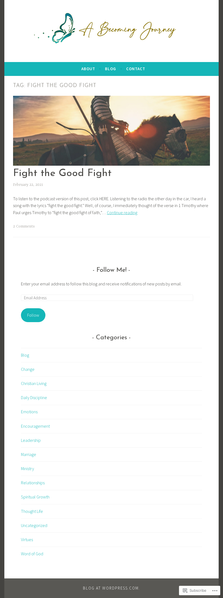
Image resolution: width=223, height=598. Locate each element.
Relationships (33, 482)
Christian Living (34, 383)
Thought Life (32, 511)
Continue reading (122, 212)
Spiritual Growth (35, 497)
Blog (110, 68)
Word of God (32, 553)
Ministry (27, 468)
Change (28, 369)
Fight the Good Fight (62, 173)
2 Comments (24, 226)
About (88, 68)
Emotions (29, 411)
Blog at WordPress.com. (111, 588)
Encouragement (35, 426)
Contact (135, 68)
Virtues (27, 539)
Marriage (28, 454)
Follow (33, 315)
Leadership (31, 440)
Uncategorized (34, 525)
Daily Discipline (34, 397)
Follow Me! (111, 270)
